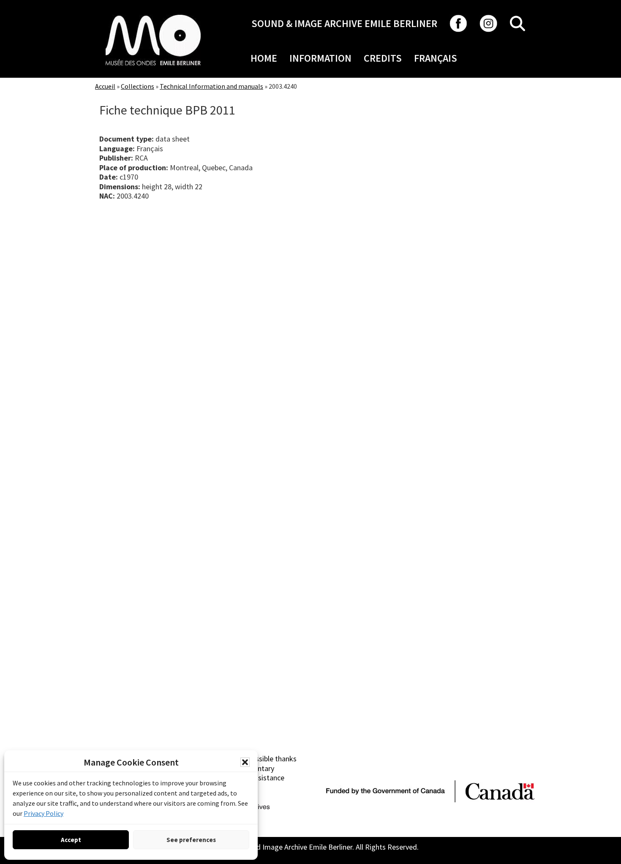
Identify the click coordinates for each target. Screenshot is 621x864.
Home (264, 58)
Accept (71, 840)
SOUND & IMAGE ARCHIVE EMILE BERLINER (344, 23)
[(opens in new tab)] (153, 14)
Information (320, 58)
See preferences (191, 840)
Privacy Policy (43, 813)
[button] (245, 762)
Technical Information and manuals (211, 86)
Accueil (105, 86)
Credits (383, 58)
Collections (137, 86)
